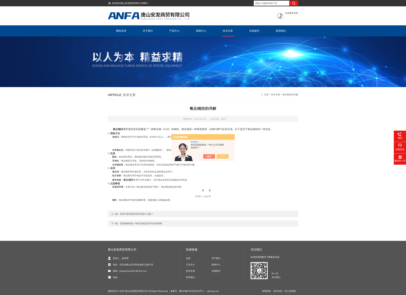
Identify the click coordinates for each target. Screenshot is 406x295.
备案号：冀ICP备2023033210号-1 (187, 291)
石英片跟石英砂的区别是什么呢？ (136, 214)
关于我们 (148, 30)
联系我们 (281, 30)
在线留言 (254, 30)
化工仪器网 (290, 291)
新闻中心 (201, 30)
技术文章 (228, 30)
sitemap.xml (213, 291)
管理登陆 (266, 291)
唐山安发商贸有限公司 (132, 3)
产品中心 (174, 30)
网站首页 (121, 30)
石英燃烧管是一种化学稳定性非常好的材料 (141, 223)
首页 (266, 94)
